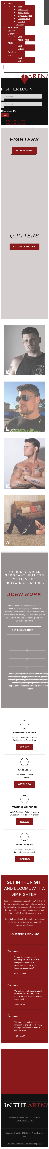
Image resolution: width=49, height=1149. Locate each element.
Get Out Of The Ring (24, 247)
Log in (5, 115)
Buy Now (24, 747)
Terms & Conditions (24, 1121)
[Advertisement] (24, 1070)
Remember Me (9, 111)
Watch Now (24, 784)
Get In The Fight (24, 150)
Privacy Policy (33, 1118)
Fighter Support (17, 1118)
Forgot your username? (16, 120)
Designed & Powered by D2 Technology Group (24, 1144)
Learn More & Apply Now (24, 934)
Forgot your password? (16, 123)
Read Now (24, 859)
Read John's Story (22, 630)
